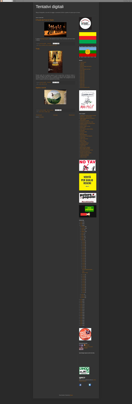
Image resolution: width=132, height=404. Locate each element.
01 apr (83, 292)
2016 (81, 310)
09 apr (83, 279)
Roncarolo (82, 67)
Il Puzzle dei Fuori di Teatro (45, 20)
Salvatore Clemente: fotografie (85, 152)
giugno (82, 236)
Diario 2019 (82, 80)
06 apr (83, 284)
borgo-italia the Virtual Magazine (86, 136)
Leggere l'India (83, 145)
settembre (83, 231)
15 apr (83, 264)
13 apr (83, 268)
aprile (82, 239)
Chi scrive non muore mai (85, 151)
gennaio (83, 297)
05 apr (83, 285)
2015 (81, 312)
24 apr (83, 250)
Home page (55, 115)
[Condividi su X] (56, 43)
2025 (81, 223)
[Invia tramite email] (53, 43)
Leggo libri (82, 63)
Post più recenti (39, 115)
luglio (82, 234)
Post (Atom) (41, 117)
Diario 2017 (82, 83)
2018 (81, 307)
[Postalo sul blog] (54, 43)
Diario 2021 (82, 77)
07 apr (83, 282)
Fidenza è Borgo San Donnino (85, 66)
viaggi (49, 111)
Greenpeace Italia (83, 131)
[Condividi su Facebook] (57, 43)
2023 (81, 299)
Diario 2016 (82, 84)
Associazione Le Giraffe (84, 120)
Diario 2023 (82, 74)
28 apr (83, 244)
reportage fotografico (45, 38)
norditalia (45, 111)
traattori (55, 45)
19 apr (83, 258)
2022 (81, 301)
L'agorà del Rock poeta (84, 155)
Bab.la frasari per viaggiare (85, 147)
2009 (81, 322)
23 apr (83, 252)
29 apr (83, 242)
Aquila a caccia (41, 87)
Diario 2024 (82, 73)
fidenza (40, 45)
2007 (81, 325)
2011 (81, 318)
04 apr (83, 287)
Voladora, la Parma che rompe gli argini (87, 123)
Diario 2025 (82, 72)
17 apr (83, 261)
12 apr (83, 274)
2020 (81, 304)
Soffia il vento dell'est (84, 138)
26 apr (83, 247)
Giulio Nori (82, 133)
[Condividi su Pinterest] (58, 43)
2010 (81, 320)
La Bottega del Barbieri (84, 143)
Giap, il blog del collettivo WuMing (86, 129)
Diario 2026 (82, 70)
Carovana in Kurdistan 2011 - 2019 (86, 122)
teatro (53, 45)
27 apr (83, 245)
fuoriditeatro (44, 45)
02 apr (83, 290)
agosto (82, 233)
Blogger (71, 395)
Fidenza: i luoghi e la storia (85, 126)
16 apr (83, 263)
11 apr (83, 276)
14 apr (83, 266)
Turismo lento (82, 137)
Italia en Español (83, 141)
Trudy (37, 49)
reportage (50, 45)
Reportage (82, 65)
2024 (81, 225)
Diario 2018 (82, 81)
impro (47, 45)
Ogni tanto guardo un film (85, 87)
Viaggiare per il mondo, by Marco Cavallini (88, 115)
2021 (81, 302)
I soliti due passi (83, 62)
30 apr (83, 240)
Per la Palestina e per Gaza (85, 69)
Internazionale (82, 127)
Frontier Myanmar (83, 124)
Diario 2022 (82, 76)
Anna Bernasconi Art (84, 144)
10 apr (83, 277)
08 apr (83, 281)
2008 (81, 323)
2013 (81, 315)
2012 (81, 317)
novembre (83, 228)
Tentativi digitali (50, 6)
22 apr (83, 253)
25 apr (83, 248)
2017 (81, 309)
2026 (81, 222)
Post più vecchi (72, 115)
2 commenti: (49, 82)
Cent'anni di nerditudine (84, 154)
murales (42, 111)
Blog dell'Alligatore (83, 134)
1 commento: (49, 43)
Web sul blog (82, 140)
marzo (82, 294)
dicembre (83, 226)
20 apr (83, 256)
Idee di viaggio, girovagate (85, 148)
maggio (82, 237)
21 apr (83, 255)
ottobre (82, 229)
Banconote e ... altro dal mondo (86, 116)
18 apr (83, 260)
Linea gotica (82, 130)
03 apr (83, 289)
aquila (40, 111)
